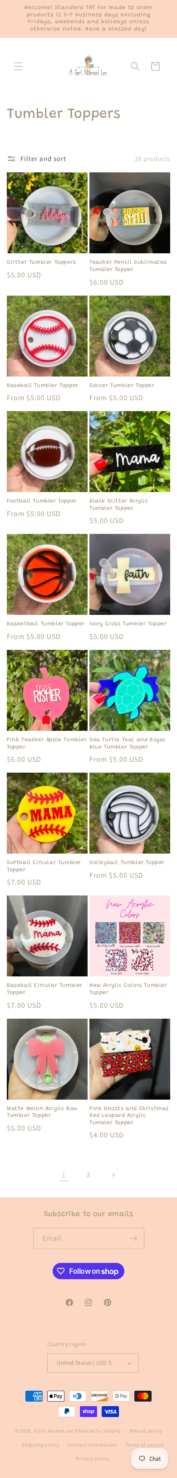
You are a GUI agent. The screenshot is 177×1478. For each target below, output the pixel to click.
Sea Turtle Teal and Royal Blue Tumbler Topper (127, 743)
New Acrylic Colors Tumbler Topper (128, 989)
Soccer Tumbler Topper (122, 385)
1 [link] (64, 1175)
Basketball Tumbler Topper (46, 624)
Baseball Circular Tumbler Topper (45, 989)
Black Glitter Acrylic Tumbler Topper (118, 504)
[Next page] (113, 1175)
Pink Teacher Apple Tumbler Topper (47, 743)
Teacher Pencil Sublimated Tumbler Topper (128, 266)
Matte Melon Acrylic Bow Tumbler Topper (42, 1112)
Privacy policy (92, 1458)
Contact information (92, 1445)
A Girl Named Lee (54, 1431)
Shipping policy (40, 1445)
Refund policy (146, 1431)
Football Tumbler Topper (42, 501)
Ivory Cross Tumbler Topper (128, 624)
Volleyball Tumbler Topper (127, 862)
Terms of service (144, 1445)
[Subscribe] (134, 1238)
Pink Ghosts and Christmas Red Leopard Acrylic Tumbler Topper (129, 1116)
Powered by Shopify (98, 1431)
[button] (18, 66)
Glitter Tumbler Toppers (41, 262)
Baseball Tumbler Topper (43, 385)
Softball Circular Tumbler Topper (44, 866)
